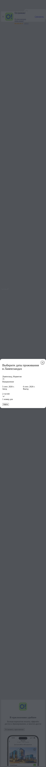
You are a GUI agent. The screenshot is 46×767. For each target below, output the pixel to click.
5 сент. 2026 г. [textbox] (8, 386)
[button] (23, 379)
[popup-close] (42, 362)
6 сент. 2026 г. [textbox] (29, 386)
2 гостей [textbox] (6, 394)
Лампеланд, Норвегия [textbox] (11, 376)
